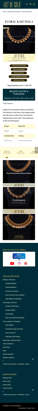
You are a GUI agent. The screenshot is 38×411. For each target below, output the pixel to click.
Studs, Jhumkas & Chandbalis (11, 321)
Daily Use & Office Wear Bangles (14, 318)
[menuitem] (29, 4)
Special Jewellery (8, 354)
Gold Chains (6, 347)
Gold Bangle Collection (10, 302)
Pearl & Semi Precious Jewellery (14, 295)
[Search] (29, 4)
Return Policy (7, 381)
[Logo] (16, 4)
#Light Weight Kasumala (19, 76)
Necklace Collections (9, 280)
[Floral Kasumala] (19, 43)
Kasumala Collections (11, 291)
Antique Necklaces (10, 287)
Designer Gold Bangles (12, 306)
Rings (4, 351)
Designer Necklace (10, 283)
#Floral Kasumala (19, 69)
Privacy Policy (7, 385)
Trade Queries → (9, 103)
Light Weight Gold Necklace (13, 299)
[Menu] (34, 4)
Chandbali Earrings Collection (14, 329)
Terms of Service (7, 388)
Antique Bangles (10, 310)
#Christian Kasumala (19, 66)
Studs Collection (10, 333)
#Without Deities (19, 80)
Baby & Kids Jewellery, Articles (12, 340)
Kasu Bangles (9, 314)
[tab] (7, 153)
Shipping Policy (7, 378)
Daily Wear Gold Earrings (12, 337)
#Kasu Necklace (19, 73)
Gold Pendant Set (8, 344)
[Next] (36, 150)
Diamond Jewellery (8, 357)
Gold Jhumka (9, 325)
